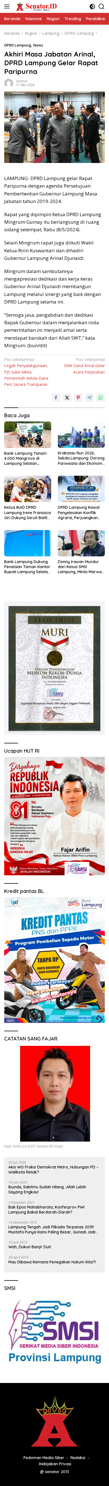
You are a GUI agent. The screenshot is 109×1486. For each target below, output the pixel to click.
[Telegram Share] (89, 397)
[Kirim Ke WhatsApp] (100, 397)
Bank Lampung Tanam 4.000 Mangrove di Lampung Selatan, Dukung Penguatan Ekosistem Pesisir (25, 458)
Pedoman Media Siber (43, 1457)
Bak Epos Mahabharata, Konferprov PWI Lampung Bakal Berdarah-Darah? (46, 1210)
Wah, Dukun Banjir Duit (29, 1246)
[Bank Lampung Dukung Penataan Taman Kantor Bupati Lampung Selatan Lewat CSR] (27, 543)
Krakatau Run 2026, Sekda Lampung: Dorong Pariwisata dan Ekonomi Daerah (81, 458)
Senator (22, 81)
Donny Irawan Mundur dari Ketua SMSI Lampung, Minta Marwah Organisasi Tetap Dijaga (81, 567)
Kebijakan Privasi (55, 1463)
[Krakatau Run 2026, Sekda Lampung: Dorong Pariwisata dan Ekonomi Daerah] (81, 434)
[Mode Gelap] (92, 6)
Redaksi (77, 1457)
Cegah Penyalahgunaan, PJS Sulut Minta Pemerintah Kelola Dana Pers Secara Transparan (26, 372)
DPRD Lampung (17, 45)
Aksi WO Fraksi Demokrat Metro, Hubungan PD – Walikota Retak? (53, 1170)
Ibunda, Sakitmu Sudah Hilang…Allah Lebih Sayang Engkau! (47, 1189)
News (38, 45)
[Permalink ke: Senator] (8, 82)
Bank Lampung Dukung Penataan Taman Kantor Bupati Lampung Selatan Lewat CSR (27, 567)
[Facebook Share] (56, 397)
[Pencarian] (101, 6)
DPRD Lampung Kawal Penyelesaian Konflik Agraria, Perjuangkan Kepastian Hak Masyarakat (78, 512)
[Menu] (8, 6)
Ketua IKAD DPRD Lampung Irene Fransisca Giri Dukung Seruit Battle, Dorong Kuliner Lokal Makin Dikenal (27, 512)
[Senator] (36, 6)
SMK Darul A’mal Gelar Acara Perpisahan (84, 366)
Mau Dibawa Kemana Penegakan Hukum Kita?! (52, 1262)
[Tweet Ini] (67, 397)
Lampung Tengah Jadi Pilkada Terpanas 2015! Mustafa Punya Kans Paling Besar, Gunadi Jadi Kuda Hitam (51, 1229)
